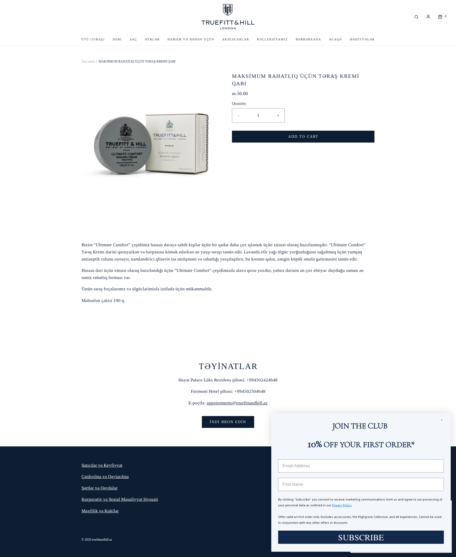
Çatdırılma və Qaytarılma (105, 476)
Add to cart (303, 137)
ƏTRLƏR (152, 39)
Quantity (239, 103)
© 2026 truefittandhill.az (97, 539)
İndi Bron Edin (228, 422)
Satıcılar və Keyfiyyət (102, 465)
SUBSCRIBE (361, 537)
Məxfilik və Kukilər (100, 510)
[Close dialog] (444, 419)
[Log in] (428, 17)
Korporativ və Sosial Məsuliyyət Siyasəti (120, 499)
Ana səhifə (88, 61)
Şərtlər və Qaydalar (100, 487)
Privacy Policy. (342, 505)
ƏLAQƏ (335, 39)
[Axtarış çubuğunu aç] (416, 16)
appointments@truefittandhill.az (237, 402)
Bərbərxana (308, 39)
